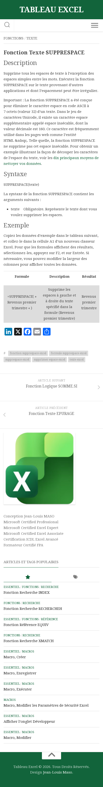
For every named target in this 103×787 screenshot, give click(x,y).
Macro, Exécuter (18, 689)
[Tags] (75, 577)
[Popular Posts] (28, 577)
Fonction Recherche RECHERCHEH (33, 608)
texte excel (77, 359)
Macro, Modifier (17, 737)
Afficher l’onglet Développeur (29, 721)
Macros (28, 651)
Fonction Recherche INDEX (27, 592)
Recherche (50, 587)
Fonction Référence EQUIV (26, 625)
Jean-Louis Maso (57, 772)
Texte (31, 38)
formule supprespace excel (68, 353)
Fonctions (13, 38)
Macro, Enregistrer (20, 673)
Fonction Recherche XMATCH (29, 641)
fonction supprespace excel (28, 353)
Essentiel (12, 587)
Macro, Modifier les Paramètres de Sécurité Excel (46, 705)
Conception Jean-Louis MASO (29, 516)
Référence (49, 619)
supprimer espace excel (49, 359)
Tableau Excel (52, 9)
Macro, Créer (15, 657)
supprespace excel (17, 359)
